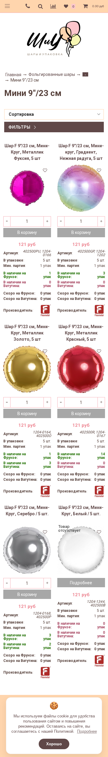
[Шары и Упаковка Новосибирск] (54, 38)
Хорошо (54, 744)
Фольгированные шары (51, 74)
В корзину (27, 232)
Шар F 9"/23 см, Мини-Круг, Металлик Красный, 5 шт (81, 333)
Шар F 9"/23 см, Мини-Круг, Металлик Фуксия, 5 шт (27, 152)
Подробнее (87, 731)
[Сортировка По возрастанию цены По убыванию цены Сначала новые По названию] (54, 114)
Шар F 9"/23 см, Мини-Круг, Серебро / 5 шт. (27, 510)
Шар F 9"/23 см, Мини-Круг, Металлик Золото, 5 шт (27, 333)
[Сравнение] (53, 6)
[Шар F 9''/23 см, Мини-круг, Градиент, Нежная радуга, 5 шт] (81, 188)
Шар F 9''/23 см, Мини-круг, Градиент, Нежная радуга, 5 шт (81, 152)
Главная (13, 74)
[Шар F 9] (27, 188)
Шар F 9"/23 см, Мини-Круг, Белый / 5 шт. (81, 510)
